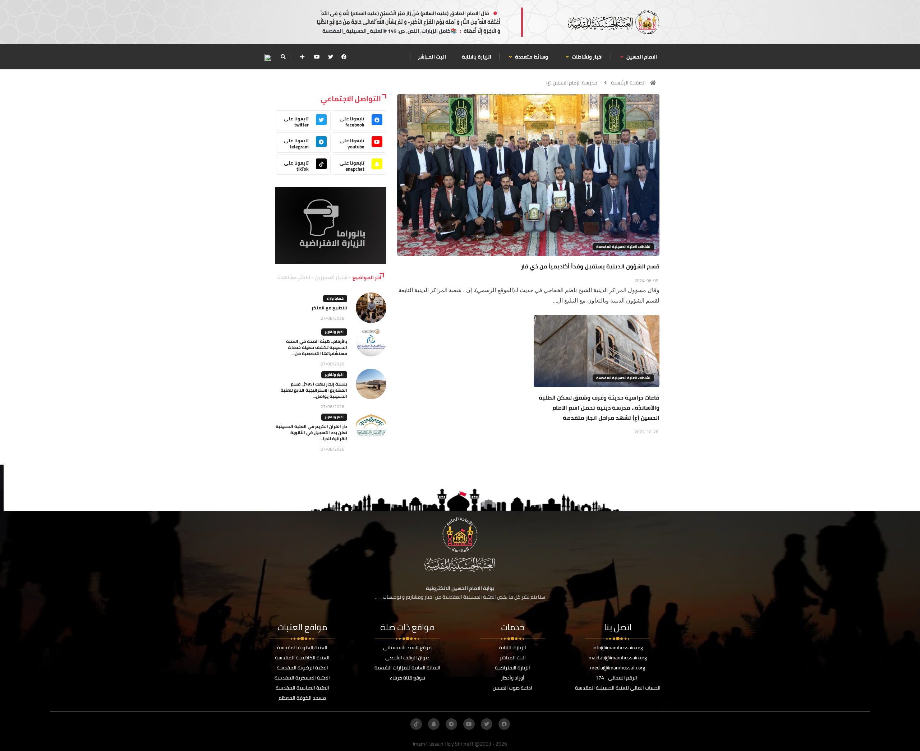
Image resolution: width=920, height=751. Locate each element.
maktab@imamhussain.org (618, 657)
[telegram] (451, 724)
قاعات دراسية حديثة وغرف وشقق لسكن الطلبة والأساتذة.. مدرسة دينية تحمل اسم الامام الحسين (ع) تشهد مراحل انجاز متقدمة (599, 407)
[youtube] (316, 56)
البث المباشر (432, 56)
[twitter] (331, 56)
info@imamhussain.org (618, 647)
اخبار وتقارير (334, 331)
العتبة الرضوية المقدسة (302, 667)
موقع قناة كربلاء (407, 677)
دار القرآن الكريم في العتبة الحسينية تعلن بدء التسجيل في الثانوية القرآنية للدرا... (311, 432)
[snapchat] (434, 724)
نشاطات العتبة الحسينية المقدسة (623, 246)
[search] (283, 56)
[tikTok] (416, 724)
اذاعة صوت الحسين (512, 687)
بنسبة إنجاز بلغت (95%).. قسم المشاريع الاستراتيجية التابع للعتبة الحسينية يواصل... (314, 390)
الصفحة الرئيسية (628, 82)
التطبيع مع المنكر (329, 308)
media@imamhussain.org (617, 667)
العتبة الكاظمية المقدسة (302, 657)
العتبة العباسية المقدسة (302, 687)
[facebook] (344, 56)
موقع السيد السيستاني (407, 647)
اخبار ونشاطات (587, 56)
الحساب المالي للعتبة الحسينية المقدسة (618, 687)
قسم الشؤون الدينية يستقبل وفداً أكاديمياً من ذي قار (590, 266)
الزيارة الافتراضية (512, 667)
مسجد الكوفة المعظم (302, 697)
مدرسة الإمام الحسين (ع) (571, 82)
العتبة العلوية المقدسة (302, 647)
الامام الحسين (641, 56)
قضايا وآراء (335, 298)
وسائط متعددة (531, 56)
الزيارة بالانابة (476, 56)
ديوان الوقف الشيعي (407, 657)
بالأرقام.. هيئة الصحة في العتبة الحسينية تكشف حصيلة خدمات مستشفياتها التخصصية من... (316, 347)
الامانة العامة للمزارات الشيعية (407, 667)
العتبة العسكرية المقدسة (302, 677)
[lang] (268, 57)
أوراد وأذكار (512, 677)
